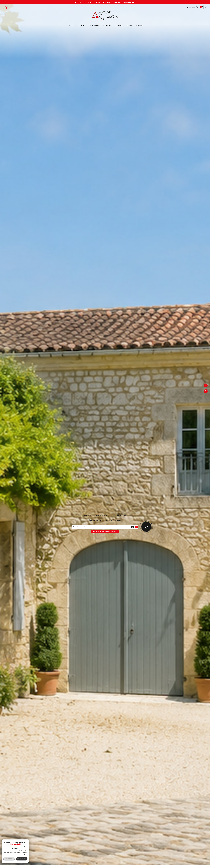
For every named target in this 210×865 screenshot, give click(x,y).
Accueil (72, 25)
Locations (107, 25)
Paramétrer (9, 859)
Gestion (119, 25)
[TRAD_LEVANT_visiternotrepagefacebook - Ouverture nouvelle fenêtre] (3, 7)
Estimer (129, 25)
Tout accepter (21, 859)
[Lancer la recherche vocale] (146, 526)
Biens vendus (94, 25)
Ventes (81, 25)
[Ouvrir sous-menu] (86, 26)
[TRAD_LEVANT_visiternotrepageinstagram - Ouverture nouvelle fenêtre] (6, 7)
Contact (139, 25)
